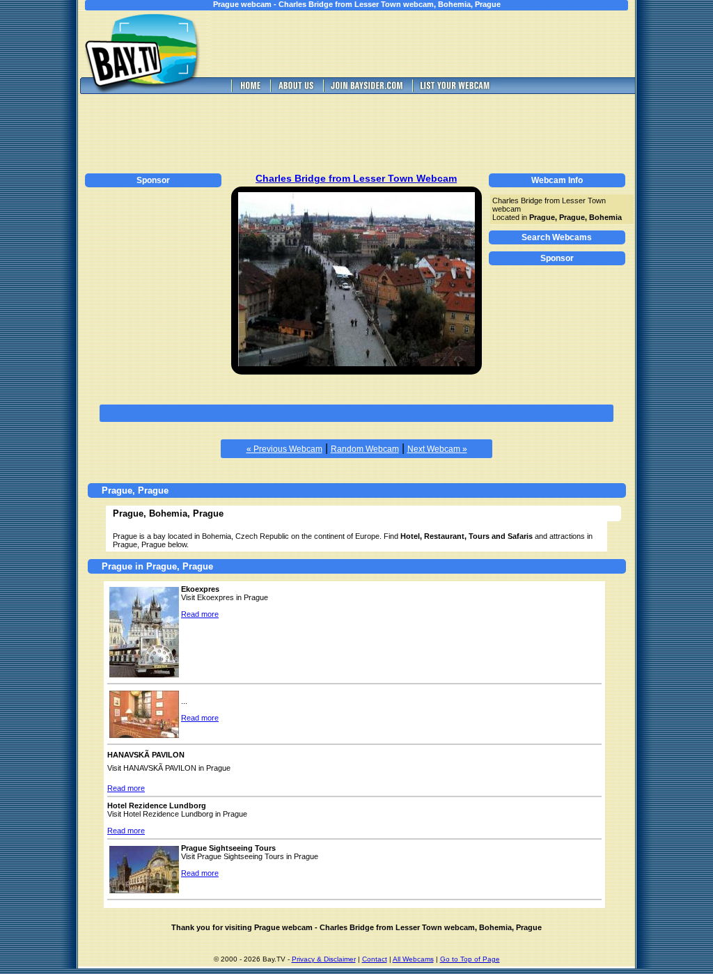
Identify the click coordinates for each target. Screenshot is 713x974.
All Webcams (413, 959)
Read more (200, 614)
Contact (374, 959)
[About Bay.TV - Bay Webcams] (295, 90)
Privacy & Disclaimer (324, 959)
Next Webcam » (437, 449)
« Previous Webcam (284, 449)
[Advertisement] (433, 44)
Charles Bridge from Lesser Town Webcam (356, 178)
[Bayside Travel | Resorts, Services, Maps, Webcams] (366, 90)
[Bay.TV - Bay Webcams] (249, 90)
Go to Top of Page (470, 959)
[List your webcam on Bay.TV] (455, 90)
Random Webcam (365, 449)
